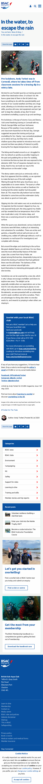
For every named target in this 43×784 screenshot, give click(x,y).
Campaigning (10, 466)
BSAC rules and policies (10, 714)
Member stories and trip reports (17, 498)
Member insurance (8, 741)
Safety (7, 477)
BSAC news (9, 450)
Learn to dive (6, 703)
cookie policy (27, 768)
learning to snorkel (24, 394)
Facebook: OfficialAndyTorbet (13, 375)
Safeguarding (6, 725)
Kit (6, 471)
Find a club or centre (16, 588)
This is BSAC (6, 722)
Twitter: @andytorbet (10, 381)
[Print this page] (27, 44)
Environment (10, 460)
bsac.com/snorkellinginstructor (19, 357)
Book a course (6, 736)
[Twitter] (23, 44)
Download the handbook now (20, 646)
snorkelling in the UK (16, 397)
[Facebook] (19, 44)
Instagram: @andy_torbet (11, 378)
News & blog (16, 32)
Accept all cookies (21, 780)
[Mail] (15, 44)
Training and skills (12, 493)
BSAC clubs (9, 455)
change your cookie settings (28, 771)
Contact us (5, 709)
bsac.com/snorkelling (27, 349)
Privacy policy (6, 733)
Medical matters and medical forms (14, 738)
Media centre (6, 712)
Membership (6, 706)
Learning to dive (11, 487)
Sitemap (4, 720)
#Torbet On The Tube (9, 410)
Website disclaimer (8, 717)
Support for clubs (11, 482)
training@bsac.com (16, 333)
